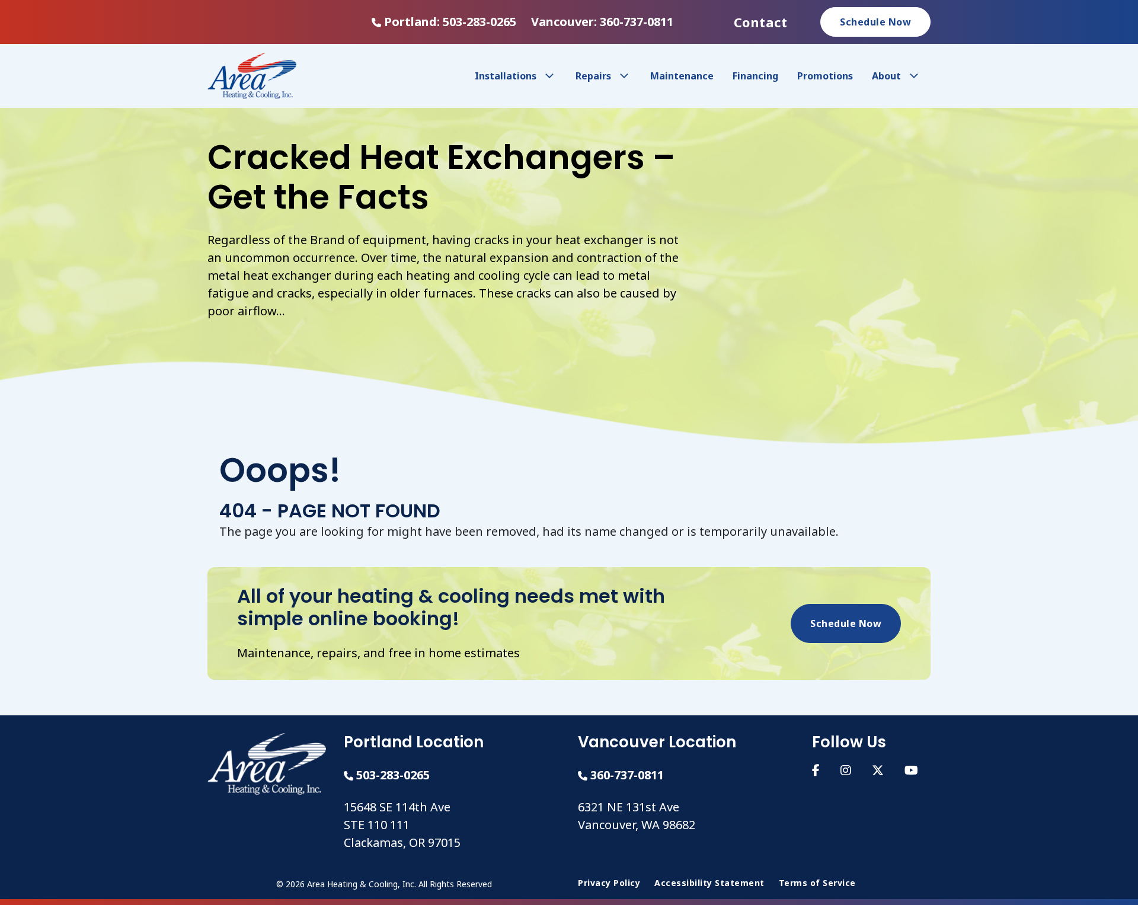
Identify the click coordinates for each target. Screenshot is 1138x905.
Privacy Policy (609, 883)
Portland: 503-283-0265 (450, 22)
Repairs (593, 75)
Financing (755, 75)
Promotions (825, 75)
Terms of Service (817, 883)
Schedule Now (875, 21)
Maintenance (682, 75)
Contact (761, 22)
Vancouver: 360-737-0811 (602, 22)
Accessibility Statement (709, 883)
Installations (505, 75)
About (886, 75)
